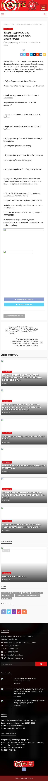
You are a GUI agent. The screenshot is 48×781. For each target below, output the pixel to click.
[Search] (45, 14)
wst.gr (31, 778)
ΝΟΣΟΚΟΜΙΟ (7, 595)
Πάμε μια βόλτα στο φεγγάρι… (14, 576)
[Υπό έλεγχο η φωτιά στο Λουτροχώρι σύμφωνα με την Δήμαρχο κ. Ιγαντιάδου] (6, 704)
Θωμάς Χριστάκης (12, 42)
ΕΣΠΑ (26, 593)
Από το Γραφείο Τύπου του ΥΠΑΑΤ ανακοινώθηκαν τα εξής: (25, 680)
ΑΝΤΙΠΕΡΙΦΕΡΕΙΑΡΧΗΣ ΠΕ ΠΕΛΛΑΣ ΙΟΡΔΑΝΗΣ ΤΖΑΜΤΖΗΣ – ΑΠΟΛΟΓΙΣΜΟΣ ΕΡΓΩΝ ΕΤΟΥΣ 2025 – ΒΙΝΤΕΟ (23, 495)
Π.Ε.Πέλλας (8, 29)
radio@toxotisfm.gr (16, 655)
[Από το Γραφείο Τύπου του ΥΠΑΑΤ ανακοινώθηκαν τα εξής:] (6, 682)
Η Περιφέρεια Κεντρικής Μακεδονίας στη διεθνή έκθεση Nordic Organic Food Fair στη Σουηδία (21, 525)
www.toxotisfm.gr (17, 658)
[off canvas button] (2, 14)
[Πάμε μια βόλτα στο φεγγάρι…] (24, 564)
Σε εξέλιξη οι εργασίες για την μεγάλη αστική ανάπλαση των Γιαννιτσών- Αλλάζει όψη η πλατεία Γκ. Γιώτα (29, 691)
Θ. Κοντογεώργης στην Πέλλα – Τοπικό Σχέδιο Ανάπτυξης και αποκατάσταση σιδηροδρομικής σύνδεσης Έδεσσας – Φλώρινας (21, 406)
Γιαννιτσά (16, 593)
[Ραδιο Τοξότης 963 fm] (20, 5)
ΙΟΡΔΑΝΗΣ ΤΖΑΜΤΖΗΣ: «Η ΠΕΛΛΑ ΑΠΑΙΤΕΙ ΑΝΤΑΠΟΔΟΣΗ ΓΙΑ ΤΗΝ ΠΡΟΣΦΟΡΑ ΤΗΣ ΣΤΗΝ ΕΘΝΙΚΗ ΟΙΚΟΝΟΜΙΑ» (22, 377)
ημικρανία (6, 598)
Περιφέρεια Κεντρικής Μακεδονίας (27, 595)
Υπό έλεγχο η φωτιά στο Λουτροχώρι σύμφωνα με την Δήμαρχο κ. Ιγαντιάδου (29, 702)
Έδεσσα (5, 593)
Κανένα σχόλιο (34, 42)
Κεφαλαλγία (36, 593)
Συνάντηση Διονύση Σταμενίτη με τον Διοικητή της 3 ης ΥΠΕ (23, 437)
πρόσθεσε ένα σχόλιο (15, 316)
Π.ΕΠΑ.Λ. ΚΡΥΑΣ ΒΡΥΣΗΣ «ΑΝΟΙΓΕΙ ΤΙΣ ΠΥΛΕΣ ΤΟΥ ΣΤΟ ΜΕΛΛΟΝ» (23, 467)
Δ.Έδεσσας (6, 573)
